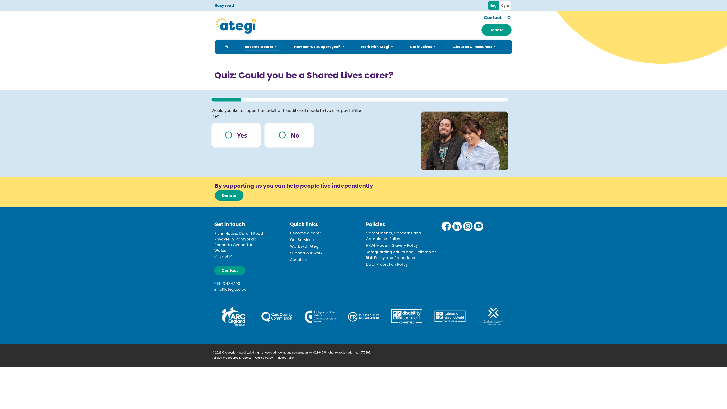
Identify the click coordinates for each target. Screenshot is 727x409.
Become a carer (259, 46)
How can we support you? (317, 46)
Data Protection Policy (387, 264)
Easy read (224, 6)
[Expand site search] (509, 18)
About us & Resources (472, 46)
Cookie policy (264, 358)
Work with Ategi (375, 46)
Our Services (302, 239)
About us (298, 259)
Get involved (421, 46)
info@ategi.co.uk (230, 289)
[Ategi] (257, 26)
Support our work (306, 253)
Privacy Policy (286, 358)
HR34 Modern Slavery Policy (392, 245)
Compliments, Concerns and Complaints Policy (393, 235)
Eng (493, 5)
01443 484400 (227, 283)
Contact (493, 18)
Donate (496, 30)
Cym (505, 5)
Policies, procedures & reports (231, 358)
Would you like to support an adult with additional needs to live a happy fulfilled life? (287, 113)
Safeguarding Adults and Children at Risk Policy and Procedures (401, 254)
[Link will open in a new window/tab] (446, 226)
